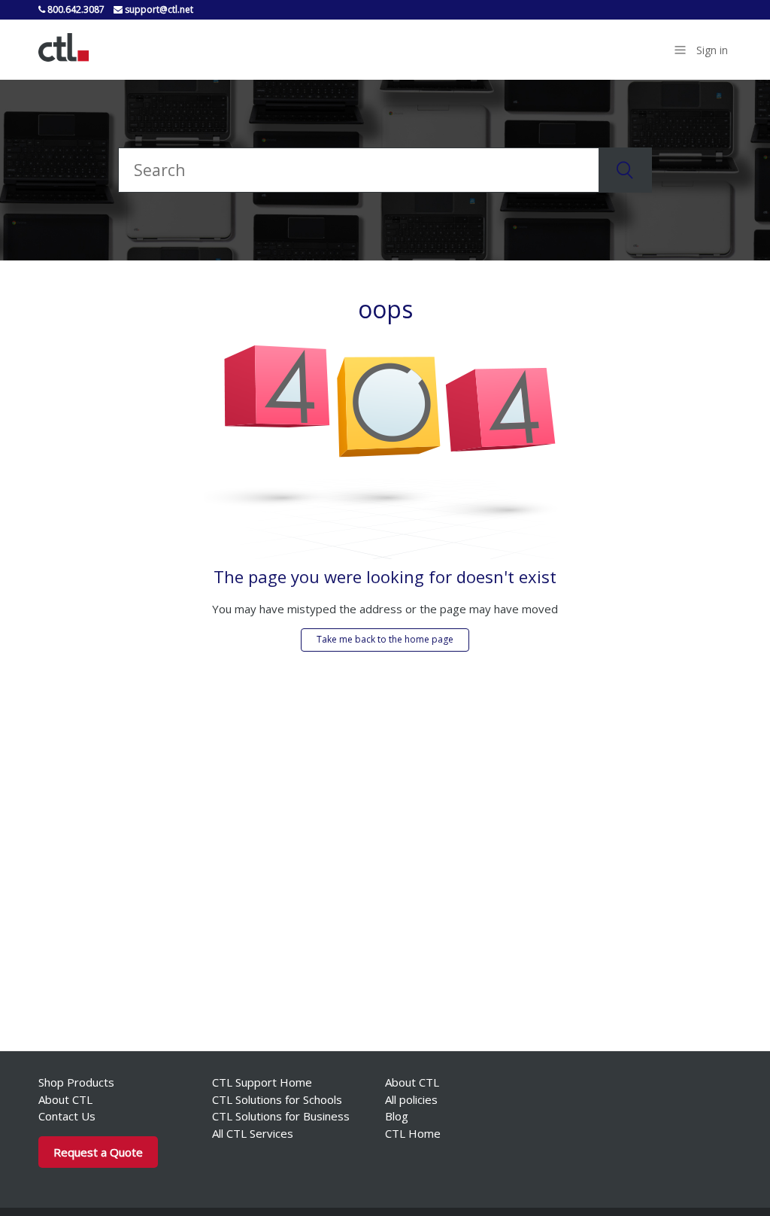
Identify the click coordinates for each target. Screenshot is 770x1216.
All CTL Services (252, 1133)
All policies (411, 1099)
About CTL (65, 1099)
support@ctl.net (158, 9)
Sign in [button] (712, 50)
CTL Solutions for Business (281, 1115)
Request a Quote (98, 1152)
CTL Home (413, 1133)
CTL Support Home (262, 1082)
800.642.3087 (75, 9)
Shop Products (76, 1082)
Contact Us (66, 1115)
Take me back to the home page (385, 639)
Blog (396, 1115)
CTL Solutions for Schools (277, 1099)
